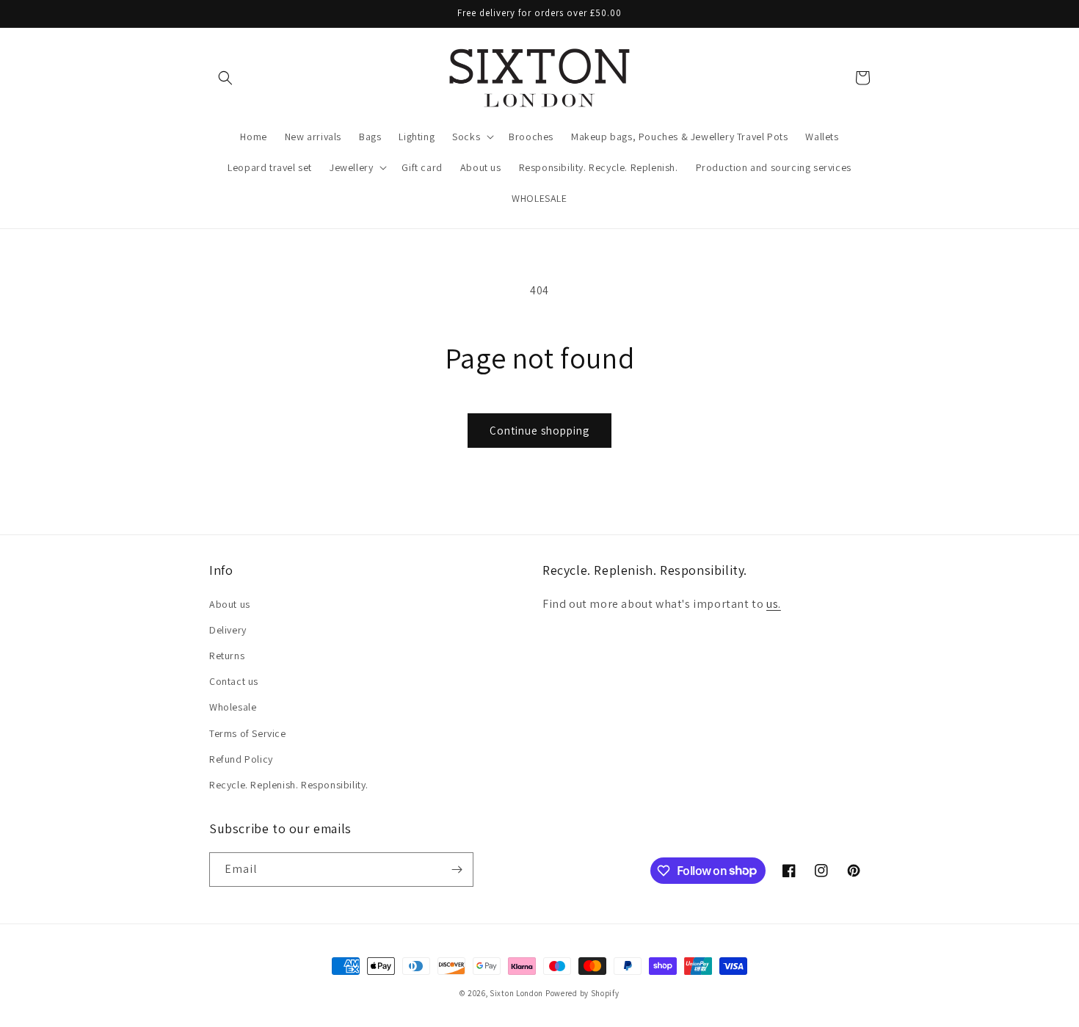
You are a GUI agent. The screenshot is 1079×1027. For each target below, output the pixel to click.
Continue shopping (539, 431)
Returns (226, 655)
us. (773, 604)
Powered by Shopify (582, 993)
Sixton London (516, 993)
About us (229, 604)
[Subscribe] (456, 869)
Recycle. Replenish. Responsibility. (288, 784)
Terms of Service (247, 733)
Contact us (233, 681)
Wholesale (232, 707)
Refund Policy (241, 759)
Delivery (228, 629)
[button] (225, 78)
